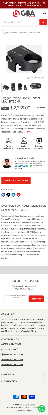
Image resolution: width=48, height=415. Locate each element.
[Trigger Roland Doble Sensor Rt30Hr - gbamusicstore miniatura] (5, 87)
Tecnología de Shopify (24, 410)
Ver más (29, 132)
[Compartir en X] (8, 195)
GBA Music (17, 405)
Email (20, 168)
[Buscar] (43, 22)
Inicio (3, 30)
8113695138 (21, 165)
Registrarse (36, 298)
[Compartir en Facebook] (3, 195)
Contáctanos (30, 405)
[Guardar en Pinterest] (19, 195)
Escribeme (37, 166)
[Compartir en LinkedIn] (13, 195)
